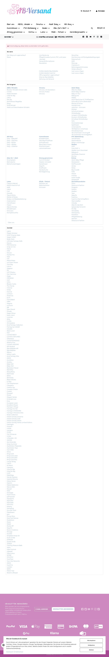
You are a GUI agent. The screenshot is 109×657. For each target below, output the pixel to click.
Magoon (10, 268)
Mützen (74, 109)
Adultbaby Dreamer (78, 154)
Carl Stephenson (12, 383)
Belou (9, 376)
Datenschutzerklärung (16, 608)
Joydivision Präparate (14, 446)
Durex (9, 395)
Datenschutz (19, 652)
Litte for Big (11, 469)
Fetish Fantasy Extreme (15, 417)
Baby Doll (10, 364)
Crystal (9, 391)
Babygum (75, 152)
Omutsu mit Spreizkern (47, 90)
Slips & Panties (12, 207)
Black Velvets (11, 379)
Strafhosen (43, 168)
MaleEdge (10, 475)
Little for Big (11, 95)
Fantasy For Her (12, 409)
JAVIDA (9, 440)
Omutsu (42, 94)
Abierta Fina (11, 342)
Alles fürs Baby (76, 90)
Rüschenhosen (44, 146)
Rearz (9, 103)
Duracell (10, 393)
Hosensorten (11, 201)
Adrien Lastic (11, 354)
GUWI (9, 432)
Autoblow (10, 360)
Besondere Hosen (45, 144)
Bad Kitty (10, 370)
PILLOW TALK (11, 510)
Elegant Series (12, 397)
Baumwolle (75, 170)
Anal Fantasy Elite (13, 356)
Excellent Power (12, 405)
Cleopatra (10, 385)
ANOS (9, 358)
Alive (8, 319)
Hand (9, 189)
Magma (9, 303)
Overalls (9, 193)
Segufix (41, 166)
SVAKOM (10, 539)
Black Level (11, 331)
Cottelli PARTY (12, 335)
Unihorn (10, 294)
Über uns (11, 222)
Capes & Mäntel (12, 183)
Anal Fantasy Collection (15, 325)
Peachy (9, 506)
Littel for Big (11, 471)
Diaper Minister (12, 233)
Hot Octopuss (11, 434)
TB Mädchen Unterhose (80, 129)
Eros (8, 401)
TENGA (9, 543)
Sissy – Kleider (11, 144)
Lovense (10, 317)
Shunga (9, 532)
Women (74, 218)
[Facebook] (83, 37)
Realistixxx (10, 520)
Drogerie (74, 187)
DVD (73, 146)
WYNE (9, 555)
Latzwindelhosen (45, 148)
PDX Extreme (11, 245)
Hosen (9, 205)
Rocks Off (10, 526)
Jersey (74, 166)
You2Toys (10, 559)
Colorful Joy (11, 387)
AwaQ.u (9, 362)
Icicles (9, 436)
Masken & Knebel (45, 162)
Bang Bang (11, 372)
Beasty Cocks (11, 284)
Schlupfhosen (44, 142)
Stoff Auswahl (76, 164)
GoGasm (10, 430)
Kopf (8, 187)
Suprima (74, 197)
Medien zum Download (79, 150)
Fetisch (74, 189)
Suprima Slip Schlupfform (80, 199)
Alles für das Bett (77, 205)
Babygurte (75, 95)
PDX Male (10, 502)
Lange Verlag (11, 461)
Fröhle (9, 428)
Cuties (9, 321)
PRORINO (10, 278)
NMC (8, 491)
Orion (73, 183)
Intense (9, 288)
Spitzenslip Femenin (79, 207)
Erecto (9, 243)
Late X (9, 463)
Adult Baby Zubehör (78, 92)
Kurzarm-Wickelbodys (79, 117)
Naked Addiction (12, 485)
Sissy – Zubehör (12, 146)
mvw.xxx (10, 305)
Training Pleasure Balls (14, 545)
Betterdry (10, 378)
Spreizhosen (43, 164)
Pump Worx (11, 516)
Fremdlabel (11, 299)
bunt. (9, 297)
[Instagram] (97, 37)
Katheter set (43, 183)
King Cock (10, 454)
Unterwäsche (76, 127)
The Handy (10, 286)
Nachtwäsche (76, 140)
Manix (9, 249)
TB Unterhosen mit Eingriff (81, 133)
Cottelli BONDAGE (13, 340)
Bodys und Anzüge (78, 142)
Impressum (9, 652)
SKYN (9, 569)
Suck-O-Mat (11, 538)
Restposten (76, 162)
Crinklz (9, 92)
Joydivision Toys (12, 448)
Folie (73, 172)
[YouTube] (90, 37)
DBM (8, 301)
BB (8, 307)
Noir (8, 333)
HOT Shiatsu (11, 272)
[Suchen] (92, 28)
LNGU (9, 97)
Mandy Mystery (12, 477)
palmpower (11, 497)
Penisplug (10, 508)
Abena (9, 352)
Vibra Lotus (11, 553)
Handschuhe (76, 105)
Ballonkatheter (44, 185)
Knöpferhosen (44, 138)
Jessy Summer (12, 444)
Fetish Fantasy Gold (13, 419)
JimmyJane (11, 323)
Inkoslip (74, 203)
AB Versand (11, 346)
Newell (9, 489)
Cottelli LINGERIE (13, 344)
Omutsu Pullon (44, 92)
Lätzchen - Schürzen (78, 107)
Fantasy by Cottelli (13, 327)
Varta (8, 547)
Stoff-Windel (11, 105)
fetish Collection (12, 415)
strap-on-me (11, 247)
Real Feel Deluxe (12, 518)
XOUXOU (10, 557)
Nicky (73, 168)
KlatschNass (11, 260)
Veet (8, 257)
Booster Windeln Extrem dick (17, 90)
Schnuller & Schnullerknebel (81, 101)
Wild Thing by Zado (13, 235)
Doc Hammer (11, 274)
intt (8, 258)
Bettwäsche (11, 162)
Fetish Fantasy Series (14, 420)
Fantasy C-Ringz (12, 407)
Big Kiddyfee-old (12, 348)
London (9, 567)
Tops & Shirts (11, 195)
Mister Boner (11, 481)
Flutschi (9, 426)
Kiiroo (9, 452)
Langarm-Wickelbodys (79, 115)
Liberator (10, 467)
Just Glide (10, 450)
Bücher (74, 156)
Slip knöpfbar (76, 201)
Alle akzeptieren (91, 640)
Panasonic (10, 498)
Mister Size (10, 571)
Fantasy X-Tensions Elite (15, 413)
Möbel (74, 97)
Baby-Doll (10, 366)
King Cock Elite (12, 457)
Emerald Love (11, 399)
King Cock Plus (12, 459)
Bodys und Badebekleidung (16, 199)
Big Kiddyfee (11, 350)
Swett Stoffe (76, 177)
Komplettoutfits (12, 213)
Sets (73, 121)
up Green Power (12, 262)
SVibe (9, 290)
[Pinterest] (94, 37)
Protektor (75, 215)
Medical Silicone (12, 479)
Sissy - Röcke (11, 142)
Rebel (9, 524)
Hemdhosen (76, 138)
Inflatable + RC (12, 438)
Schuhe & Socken (78, 111)
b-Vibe (9, 381)
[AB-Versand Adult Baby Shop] (29, 11)
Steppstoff (75, 179)
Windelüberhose (77, 131)
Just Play (10, 264)
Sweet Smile (11, 541)
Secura (9, 253)
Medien (74, 191)
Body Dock (10, 239)
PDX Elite (10, 500)
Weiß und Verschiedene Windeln (18, 107)
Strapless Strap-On (13, 536)
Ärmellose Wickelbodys (80, 119)
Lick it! (9, 266)
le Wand (10, 465)
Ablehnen (91, 650)
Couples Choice (12, 389)
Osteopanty (76, 213)
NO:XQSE (10, 493)
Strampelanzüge (77, 123)
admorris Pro (58, 654)
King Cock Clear (12, 456)
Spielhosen (75, 125)
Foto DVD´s (76, 148)
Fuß (8, 191)
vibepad (9, 551)
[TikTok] (101, 37)
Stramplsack (11, 160)
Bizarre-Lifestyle (12, 573)
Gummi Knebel (44, 160)
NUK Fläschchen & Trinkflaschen (83, 99)
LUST (8, 473)
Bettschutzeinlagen (14, 164)
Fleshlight (10, 424)
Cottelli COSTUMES (13, 337)
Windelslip (75, 211)
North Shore (11, 495)
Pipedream (10, 512)
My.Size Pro (10, 255)
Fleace (74, 174)
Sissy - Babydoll (12, 138)
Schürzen (10, 211)
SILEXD (9, 534)
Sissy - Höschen (12, 140)
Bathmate (10, 374)
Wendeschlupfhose (46, 140)
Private (9, 311)
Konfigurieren (91, 645)
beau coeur (11, 315)
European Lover (12, 403)
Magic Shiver (11, 313)
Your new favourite (13, 561)
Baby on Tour (76, 94)
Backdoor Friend (12, 368)
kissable (9, 329)
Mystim (9, 483)
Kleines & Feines (77, 103)
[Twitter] (87, 37)
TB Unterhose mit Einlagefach (82, 134)
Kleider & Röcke (12, 197)
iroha (8, 282)
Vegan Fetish (11, 237)
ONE (8, 251)
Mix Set (9, 99)
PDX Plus (10, 504)
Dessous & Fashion (78, 185)
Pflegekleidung (77, 216)
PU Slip (74, 209)
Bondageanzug (44, 172)
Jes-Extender (11, 442)
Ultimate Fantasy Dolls (14, 241)
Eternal (9, 292)
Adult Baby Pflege (78, 160)
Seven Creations (12, 530)
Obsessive (10, 338)
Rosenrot (10, 296)
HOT (8, 280)
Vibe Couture (11, 549)
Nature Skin (11, 487)
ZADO (9, 563)
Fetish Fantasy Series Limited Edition (19, 422)
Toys (73, 193)
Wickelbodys (76, 113)
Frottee (74, 175)
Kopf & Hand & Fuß (13, 185)
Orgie (9, 276)
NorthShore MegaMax (14, 101)
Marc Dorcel (11, 309)
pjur (8, 514)
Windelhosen (11, 209)
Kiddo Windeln (12, 94)
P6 (8, 270)
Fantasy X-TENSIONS (14, 411)
